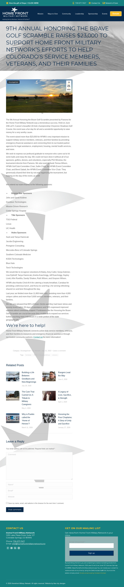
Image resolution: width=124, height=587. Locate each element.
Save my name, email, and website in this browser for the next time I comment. (36, 503)
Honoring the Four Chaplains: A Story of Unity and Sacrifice (65, 419)
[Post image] (12, 376)
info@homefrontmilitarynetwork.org (28, 544)
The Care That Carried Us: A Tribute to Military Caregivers (28, 398)
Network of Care (111, 3)
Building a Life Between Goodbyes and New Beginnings (29, 377)
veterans (54, 355)
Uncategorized (13, 82)
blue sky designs (59, 583)
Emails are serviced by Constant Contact (93, 573)
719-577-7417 (80, 3)
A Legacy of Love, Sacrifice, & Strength (64, 395)
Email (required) (77, 542)
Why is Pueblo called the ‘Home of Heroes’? (28, 419)
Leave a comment (59, 351)
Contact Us (96, 3)
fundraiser (28, 355)
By (36, 351)
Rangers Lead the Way (64, 374)
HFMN (35, 355)
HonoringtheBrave (44, 355)
